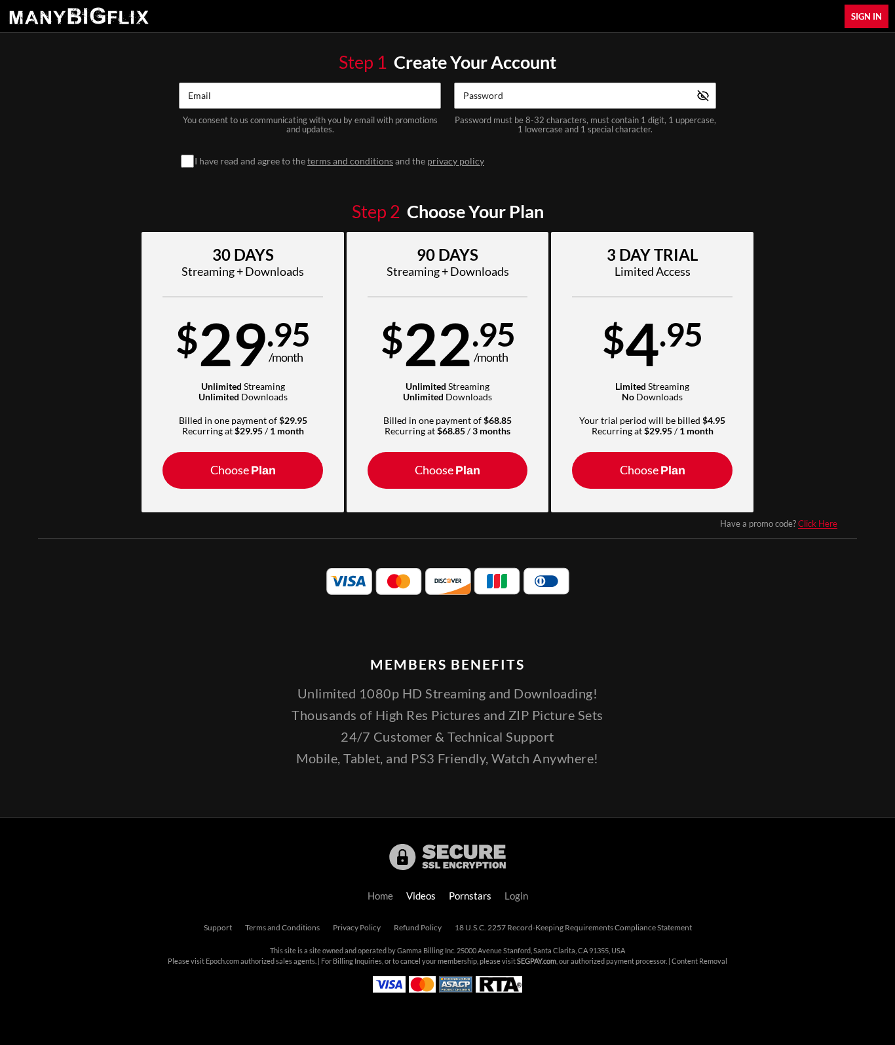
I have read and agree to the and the (339, 161)
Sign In (866, 16)
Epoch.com (222, 961)
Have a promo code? (778, 523)
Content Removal (699, 961)
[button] (243, 372)
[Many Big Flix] (79, 16)
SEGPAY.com (536, 961)
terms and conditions (350, 161)
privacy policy (455, 161)
